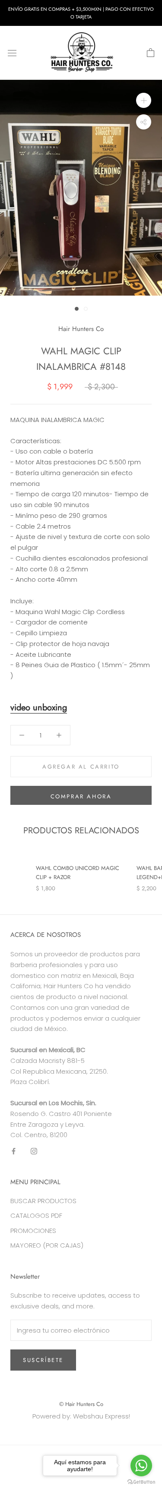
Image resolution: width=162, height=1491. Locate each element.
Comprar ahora (81, 796)
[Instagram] (34, 1150)
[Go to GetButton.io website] (141, 1482)
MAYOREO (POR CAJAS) (46, 1245)
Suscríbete (43, 1360)
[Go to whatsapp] (141, 1465)
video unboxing (38, 707)
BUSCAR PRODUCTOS (43, 1200)
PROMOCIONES (33, 1230)
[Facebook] (13, 1150)
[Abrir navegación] (12, 53)
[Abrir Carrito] (150, 53)
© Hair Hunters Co (81, 1404)
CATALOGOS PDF (36, 1215)
